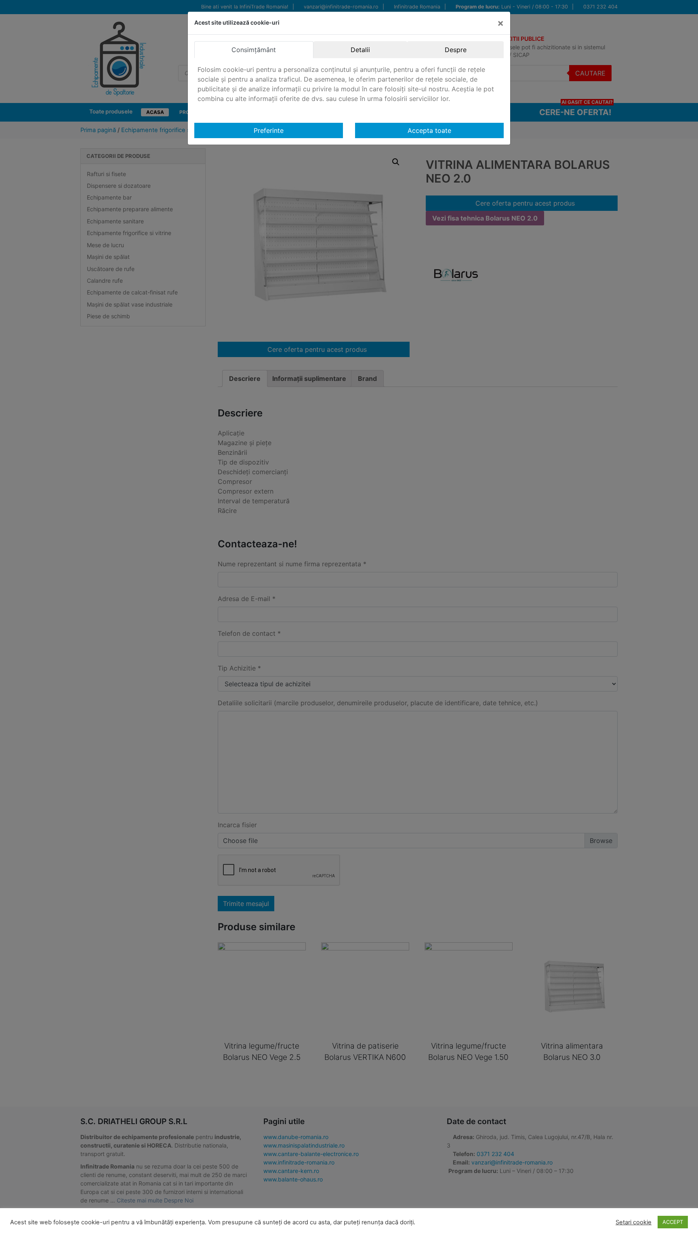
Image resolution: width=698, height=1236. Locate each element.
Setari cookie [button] (634, 1222)
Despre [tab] (456, 50)
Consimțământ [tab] (253, 50)
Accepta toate (429, 130)
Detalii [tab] (360, 50)
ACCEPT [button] (672, 1222)
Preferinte (269, 130)
